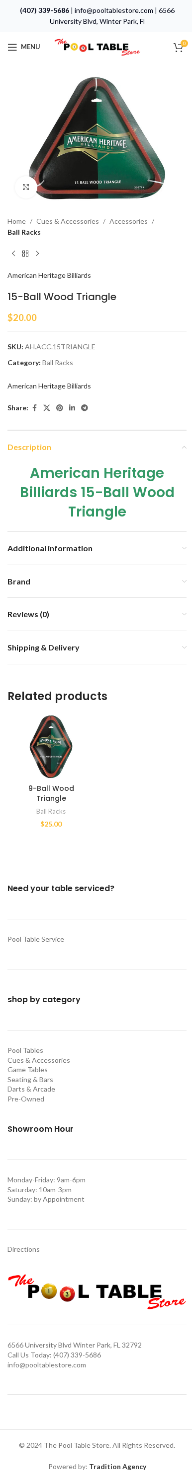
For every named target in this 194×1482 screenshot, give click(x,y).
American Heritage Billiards (49, 275)
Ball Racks (24, 232)
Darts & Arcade (31, 1089)
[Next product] (37, 254)
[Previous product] (13, 254)
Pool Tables (25, 1050)
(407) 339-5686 (44, 10)
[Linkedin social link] (72, 408)
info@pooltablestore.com (114, 10)
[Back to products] (25, 254)
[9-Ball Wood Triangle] (51, 746)
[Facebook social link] (34, 408)
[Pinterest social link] (59, 408)
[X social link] (46, 408)
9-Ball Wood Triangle (51, 793)
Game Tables (27, 1069)
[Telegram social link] (84, 408)
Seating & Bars (30, 1079)
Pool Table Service (35, 939)
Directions (23, 1249)
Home (16, 221)
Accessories (128, 221)
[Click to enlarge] (26, 187)
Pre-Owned (25, 1099)
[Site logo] (97, 46)
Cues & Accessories (67, 221)
